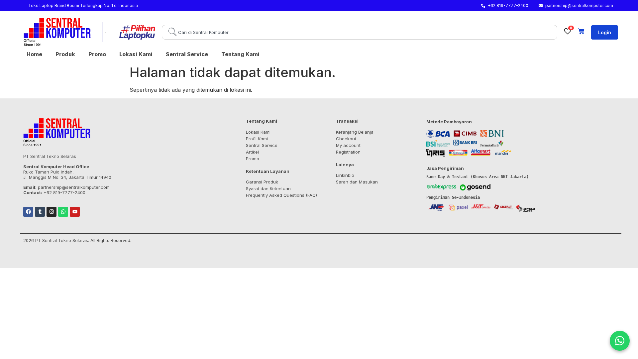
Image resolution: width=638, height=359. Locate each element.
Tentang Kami (240, 54)
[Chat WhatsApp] (620, 341)
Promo (97, 54)
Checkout (346, 138)
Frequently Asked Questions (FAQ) (281, 195)
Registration (348, 152)
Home (34, 54)
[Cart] (581, 31)
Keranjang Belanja (354, 132)
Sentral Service (187, 54)
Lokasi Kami (136, 54)
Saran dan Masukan (357, 181)
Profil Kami (257, 138)
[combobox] (359, 32)
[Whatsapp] (63, 212)
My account (348, 145)
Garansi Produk (262, 181)
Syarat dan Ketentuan (268, 188)
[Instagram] (51, 212)
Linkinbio (345, 175)
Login (604, 32)
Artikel (252, 152)
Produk (65, 54)
